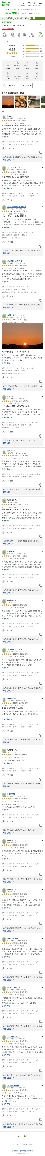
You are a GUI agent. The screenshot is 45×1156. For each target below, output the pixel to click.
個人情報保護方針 (26, 1151)
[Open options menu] (41, 116)
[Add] (40, 24)
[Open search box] (4, 85)
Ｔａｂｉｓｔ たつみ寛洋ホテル (14, 25)
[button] (8, 102)
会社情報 (15, 1151)
